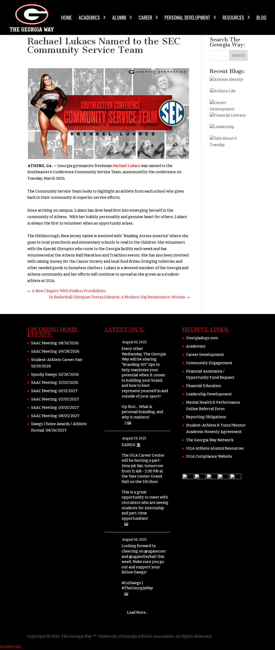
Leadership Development (209, 394)
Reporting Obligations (206, 417)
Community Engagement (209, 363)
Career (145, 18)
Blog (261, 18)
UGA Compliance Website (209, 456)
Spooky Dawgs (44, 374)
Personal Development (187, 18)
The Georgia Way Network (209, 440)
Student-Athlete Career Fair (56, 360)
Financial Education (203, 386)
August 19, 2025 (134, 438)
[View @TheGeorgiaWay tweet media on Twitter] (126, 524)
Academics (89, 18)
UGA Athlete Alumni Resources (215, 448)
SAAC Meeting (44, 343)
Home (66, 18)
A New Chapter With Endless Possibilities (66, 291)
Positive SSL (10, 647)
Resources (233, 18)
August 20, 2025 (134, 342)
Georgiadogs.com (202, 338)
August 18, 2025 (134, 539)
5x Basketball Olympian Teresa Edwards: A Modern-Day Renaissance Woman (119, 297)
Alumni (119, 18)
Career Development (205, 354)
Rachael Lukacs (126, 166)
